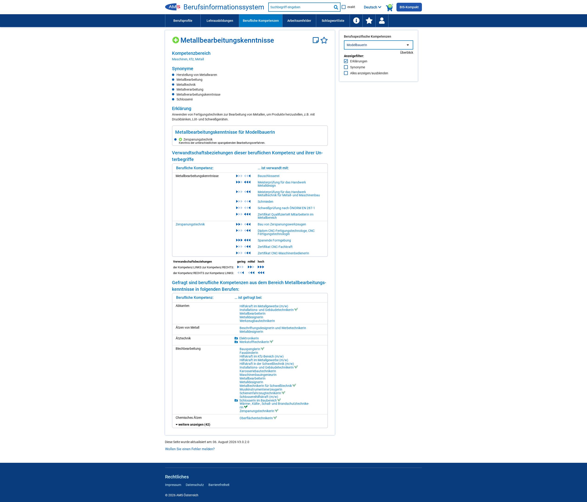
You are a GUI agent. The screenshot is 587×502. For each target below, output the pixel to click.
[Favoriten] (324, 40)
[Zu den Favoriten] (369, 20)
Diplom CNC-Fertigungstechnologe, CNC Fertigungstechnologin (286, 232)
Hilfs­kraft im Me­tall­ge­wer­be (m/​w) (264, 306)
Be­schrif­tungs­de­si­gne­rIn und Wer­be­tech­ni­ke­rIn (273, 328)
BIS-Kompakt (409, 7)
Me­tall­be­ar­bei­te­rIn (253, 313)
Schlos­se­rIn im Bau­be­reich (258, 400)
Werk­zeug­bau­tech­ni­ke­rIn (257, 320)
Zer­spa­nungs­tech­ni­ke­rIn (257, 411)
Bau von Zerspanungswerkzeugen (282, 224)
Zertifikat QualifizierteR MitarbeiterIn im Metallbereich (285, 216)
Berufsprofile (182, 20)
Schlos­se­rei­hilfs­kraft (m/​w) (259, 396)
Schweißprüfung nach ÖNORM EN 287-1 (286, 208)
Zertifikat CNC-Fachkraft (275, 247)
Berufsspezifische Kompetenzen (367, 36)
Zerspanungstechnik (190, 224)
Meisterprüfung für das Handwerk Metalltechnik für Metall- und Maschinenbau (289, 193)
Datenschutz (195, 485)
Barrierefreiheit (219, 485)
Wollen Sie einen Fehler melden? (190, 449)
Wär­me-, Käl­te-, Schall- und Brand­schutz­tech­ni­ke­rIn (274, 405)
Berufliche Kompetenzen (261, 20)
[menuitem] (182, 20)
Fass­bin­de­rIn (249, 352)
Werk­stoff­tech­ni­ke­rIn (254, 342)
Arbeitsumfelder (299, 20)
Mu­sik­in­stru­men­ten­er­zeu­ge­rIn (261, 389)
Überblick (406, 52)
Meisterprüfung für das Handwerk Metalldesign (282, 183)
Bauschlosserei (268, 176)
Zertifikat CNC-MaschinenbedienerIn (283, 253)
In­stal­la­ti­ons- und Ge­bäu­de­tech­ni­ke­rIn (267, 309)
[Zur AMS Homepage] (174, 7)
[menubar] (293, 20)
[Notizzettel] (316, 40)
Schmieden (265, 201)
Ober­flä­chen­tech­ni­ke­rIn (256, 418)
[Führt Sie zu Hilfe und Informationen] (356, 20)
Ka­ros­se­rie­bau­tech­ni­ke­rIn (258, 371)
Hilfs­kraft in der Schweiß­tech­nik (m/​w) (267, 363)
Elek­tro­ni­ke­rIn (249, 338)
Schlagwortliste (333, 20)
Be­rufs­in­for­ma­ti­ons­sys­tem (223, 7)
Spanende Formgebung (274, 240)
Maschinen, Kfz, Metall (188, 59)
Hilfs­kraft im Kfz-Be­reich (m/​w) (262, 356)
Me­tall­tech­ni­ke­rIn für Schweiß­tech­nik (266, 385)
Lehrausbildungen (220, 20)
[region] (250, 56)
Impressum (173, 485)
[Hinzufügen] (176, 38)
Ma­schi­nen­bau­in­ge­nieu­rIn (258, 374)
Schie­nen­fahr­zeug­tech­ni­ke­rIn (260, 393)
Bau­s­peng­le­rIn (250, 349)
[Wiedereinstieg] (381, 20)
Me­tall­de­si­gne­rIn (251, 317)
